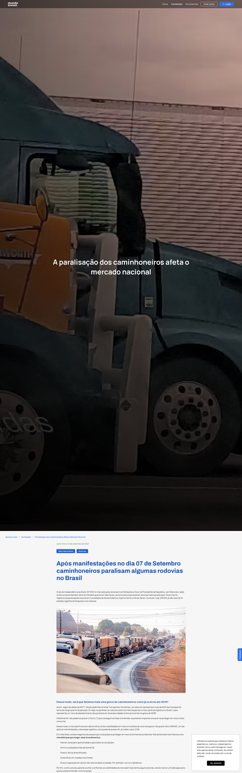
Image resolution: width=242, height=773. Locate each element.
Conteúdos (176, 4)
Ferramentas (192, 4)
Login (228, 4)
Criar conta (209, 4)
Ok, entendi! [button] (216, 763)
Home (165, 4)
